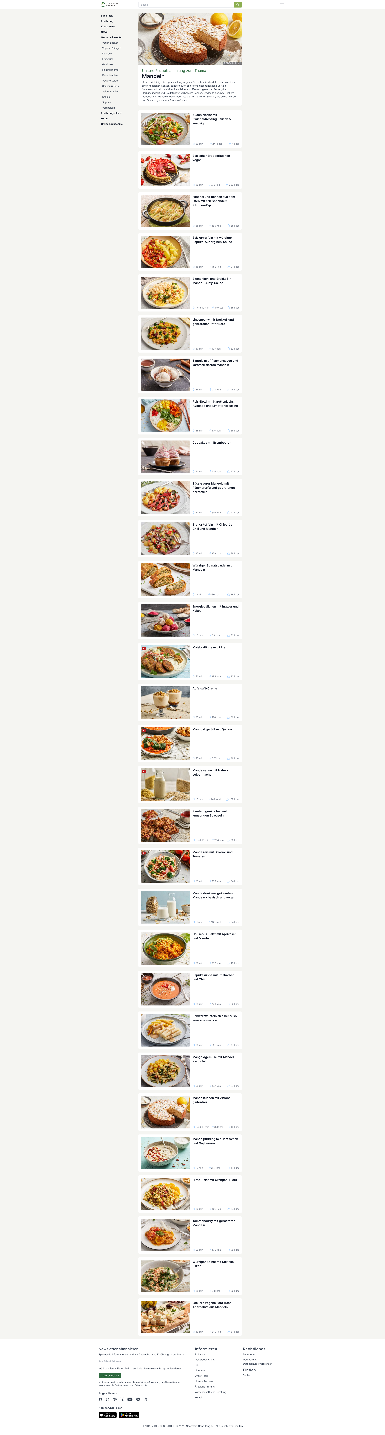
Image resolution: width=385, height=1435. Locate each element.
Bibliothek (107, 15)
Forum (104, 118)
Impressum (249, 1354)
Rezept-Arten (110, 75)
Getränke (107, 64)
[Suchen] (238, 5)
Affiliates (200, 1354)
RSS (197, 1364)
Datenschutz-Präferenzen (257, 1363)
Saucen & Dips (110, 85)
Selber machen (110, 91)
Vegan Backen (110, 42)
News (104, 31)
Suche (246, 1375)
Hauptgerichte (110, 69)
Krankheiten (108, 26)
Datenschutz (141, 1385)
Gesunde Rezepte (111, 37)
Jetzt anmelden (110, 1375)
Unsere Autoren (204, 1381)
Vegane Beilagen (111, 48)
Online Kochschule (112, 123)
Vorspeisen (108, 107)
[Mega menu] (282, 4)
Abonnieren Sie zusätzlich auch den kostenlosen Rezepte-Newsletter (142, 1368)
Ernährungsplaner (111, 113)
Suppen (106, 102)
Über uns (200, 1370)
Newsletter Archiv (205, 1359)
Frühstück (107, 58)
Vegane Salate (110, 80)
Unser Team (201, 1375)
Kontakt (199, 1397)
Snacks (106, 96)
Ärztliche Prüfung (205, 1386)
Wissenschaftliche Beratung (210, 1392)
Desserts (107, 53)
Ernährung (107, 21)
